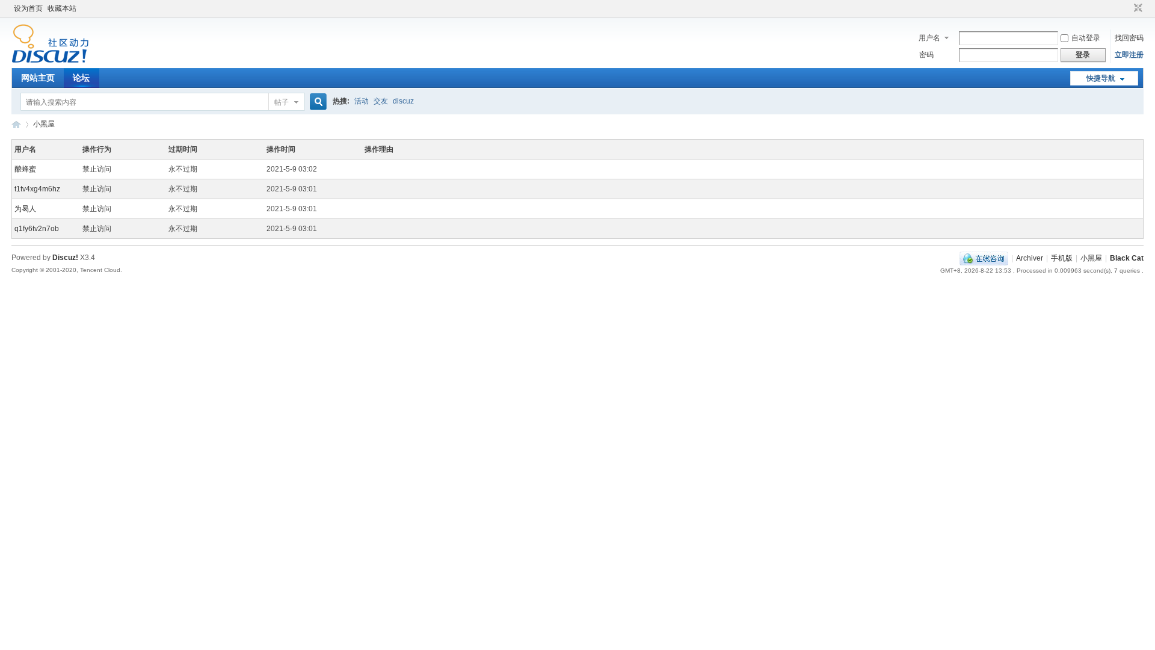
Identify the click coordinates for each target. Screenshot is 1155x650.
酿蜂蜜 (25, 169)
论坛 (81, 77)
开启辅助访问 (1127, 8)
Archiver (1029, 258)
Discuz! (65, 257)
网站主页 (38, 77)
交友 (381, 101)
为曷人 (25, 209)
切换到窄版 (1137, 8)
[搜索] (316, 102)
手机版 (1062, 258)
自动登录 (1085, 38)
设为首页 (28, 8)
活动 (361, 101)
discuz (403, 101)
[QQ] (983, 258)
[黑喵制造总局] (50, 61)
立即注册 (1129, 55)
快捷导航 (1100, 78)
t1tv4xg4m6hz (37, 189)
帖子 (281, 102)
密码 (926, 55)
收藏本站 (62, 8)
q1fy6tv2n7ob (36, 228)
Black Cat (1127, 258)
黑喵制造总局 (16, 124)
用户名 (929, 38)
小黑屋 (44, 124)
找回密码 (1129, 38)
